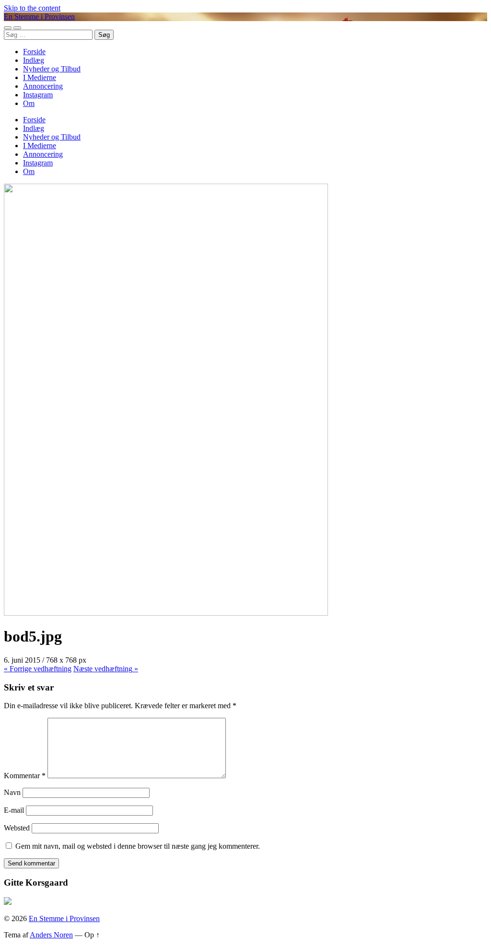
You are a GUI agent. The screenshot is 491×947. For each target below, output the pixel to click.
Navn (12, 792)
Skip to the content (32, 8)
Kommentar (25, 776)
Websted (17, 828)
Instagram (38, 95)
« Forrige (37, 669)
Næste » (105, 669)
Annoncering (43, 86)
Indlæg (33, 60)
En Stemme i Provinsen (39, 16)
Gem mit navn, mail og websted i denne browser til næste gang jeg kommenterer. (137, 846)
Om (29, 103)
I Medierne (39, 77)
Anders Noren (51, 935)
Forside (34, 51)
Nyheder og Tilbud (52, 69)
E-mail (14, 810)
